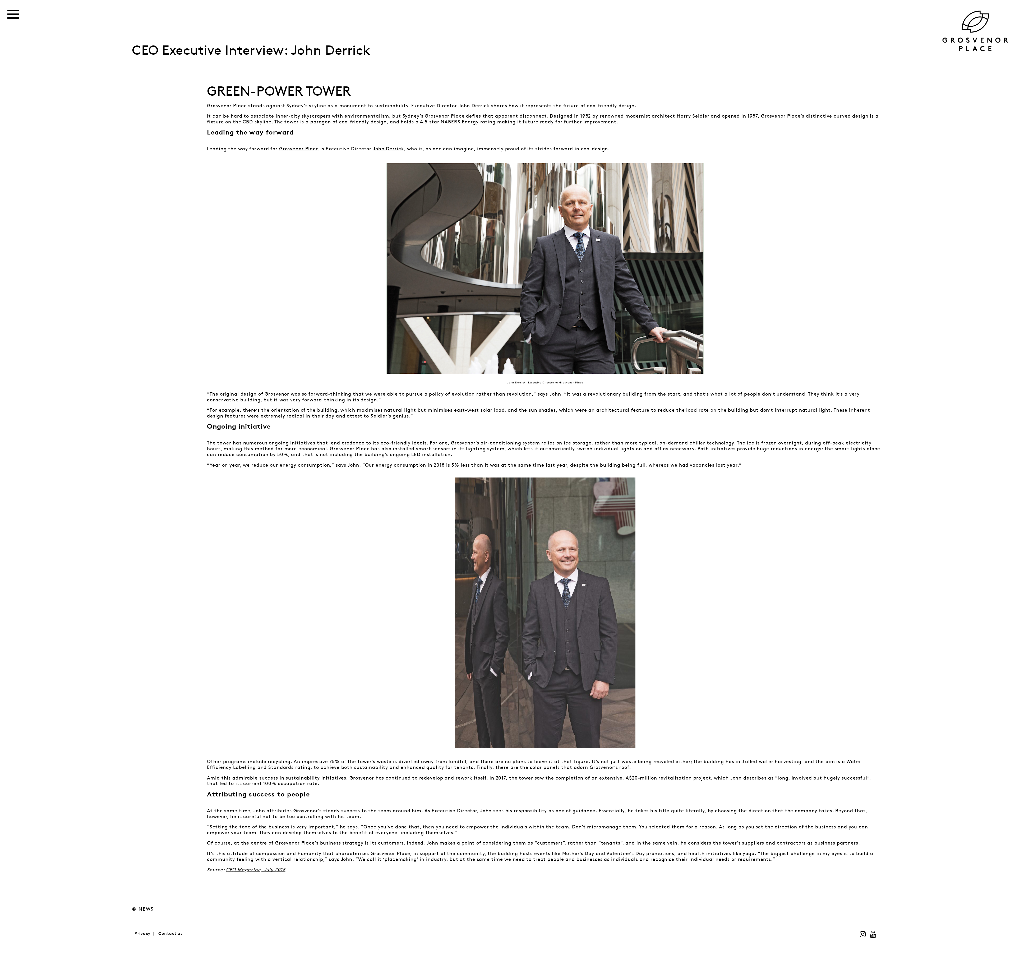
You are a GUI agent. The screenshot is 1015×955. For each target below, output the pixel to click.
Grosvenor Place (299, 149)
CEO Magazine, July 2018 (255, 870)
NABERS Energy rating (468, 122)
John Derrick (388, 149)
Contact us (170, 934)
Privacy (142, 934)
